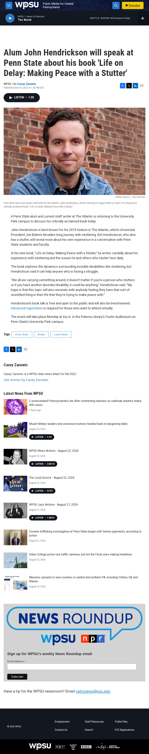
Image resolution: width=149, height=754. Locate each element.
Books (41, 334)
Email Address (16, 661)
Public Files (121, 721)
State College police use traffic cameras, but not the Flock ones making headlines (80, 554)
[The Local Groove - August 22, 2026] (15, 483)
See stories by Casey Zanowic (26, 380)
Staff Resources (94, 721)
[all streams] (143, 18)
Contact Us (61, 730)
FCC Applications (124, 730)
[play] (10, 18)
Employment (62, 721)
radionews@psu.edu (93, 691)
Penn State (21, 334)
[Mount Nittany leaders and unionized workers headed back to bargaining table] (15, 430)
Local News (61, 334)
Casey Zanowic (26, 84)
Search (89, 730)
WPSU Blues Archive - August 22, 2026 (54, 450)
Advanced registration (27, 308)
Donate (134, 5)
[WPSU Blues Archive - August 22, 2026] (15, 456)
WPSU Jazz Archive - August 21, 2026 (53, 504)
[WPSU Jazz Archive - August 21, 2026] (15, 510)
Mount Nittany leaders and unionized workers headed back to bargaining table (78, 424)
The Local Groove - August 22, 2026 (51, 477)
